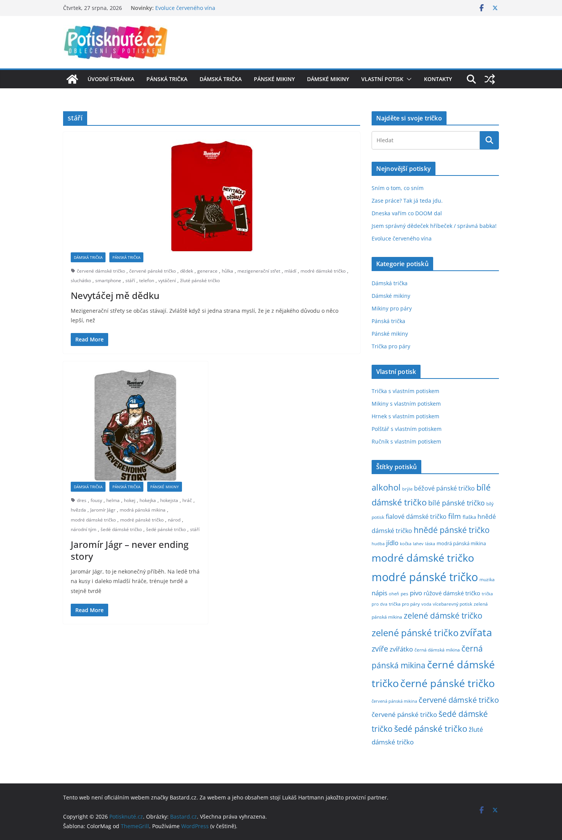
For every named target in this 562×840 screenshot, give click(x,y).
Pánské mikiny (274, 79)
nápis (379, 592)
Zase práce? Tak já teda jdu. (407, 200)
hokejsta (169, 500)
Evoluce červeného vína (185, 9)
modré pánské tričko (142, 520)
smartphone (108, 280)
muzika (487, 579)
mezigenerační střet (258, 271)
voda (426, 604)
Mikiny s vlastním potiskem (406, 403)
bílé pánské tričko (456, 502)
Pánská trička (166, 79)
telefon (146, 280)
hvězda (78, 510)
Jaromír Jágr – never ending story (129, 550)
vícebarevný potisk (452, 604)
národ (174, 520)
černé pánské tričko (447, 683)
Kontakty (438, 79)
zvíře (380, 648)
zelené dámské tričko (443, 615)
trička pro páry (404, 604)
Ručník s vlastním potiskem (406, 441)
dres (81, 500)
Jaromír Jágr (102, 510)
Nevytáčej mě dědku (115, 295)
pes (404, 593)
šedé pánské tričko (166, 529)
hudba (378, 543)
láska (430, 543)
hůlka (227, 271)
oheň (394, 593)
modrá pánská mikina (143, 510)
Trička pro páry (391, 346)
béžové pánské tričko (444, 488)
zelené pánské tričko (415, 632)
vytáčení (167, 280)
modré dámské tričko (323, 271)
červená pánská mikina (394, 701)
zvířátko (401, 649)
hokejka (148, 500)
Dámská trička (221, 79)
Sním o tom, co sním (398, 188)
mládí (290, 271)
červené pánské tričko (152, 271)
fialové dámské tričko (416, 516)
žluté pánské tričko (200, 280)
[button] (407, 79)
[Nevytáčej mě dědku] (211, 196)
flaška (469, 517)
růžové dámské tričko (452, 593)
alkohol (386, 487)
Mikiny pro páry (392, 308)
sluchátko (81, 280)
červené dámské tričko (101, 271)
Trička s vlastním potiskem (405, 391)
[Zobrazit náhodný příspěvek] (490, 79)
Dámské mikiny (328, 79)
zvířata (476, 632)
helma (113, 500)
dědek (186, 271)
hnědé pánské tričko (452, 530)
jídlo (392, 542)
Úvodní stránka (111, 79)
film (454, 516)
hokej (129, 500)
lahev (418, 543)
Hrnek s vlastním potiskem (405, 416)
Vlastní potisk (382, 79)
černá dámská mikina (437, 650)
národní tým (83, 529)
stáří (130, 280)
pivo (416, 592)
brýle (407, 489)
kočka (405, 543)
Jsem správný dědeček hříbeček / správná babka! (434, 225)
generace (207, 271)
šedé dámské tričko (121, 529)
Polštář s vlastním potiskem (407, 428)
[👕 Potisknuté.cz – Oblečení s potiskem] (72, 79)
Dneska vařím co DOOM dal (407, 213)
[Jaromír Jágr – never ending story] (135, 425)
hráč (187, 500)
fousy (96, 500)
